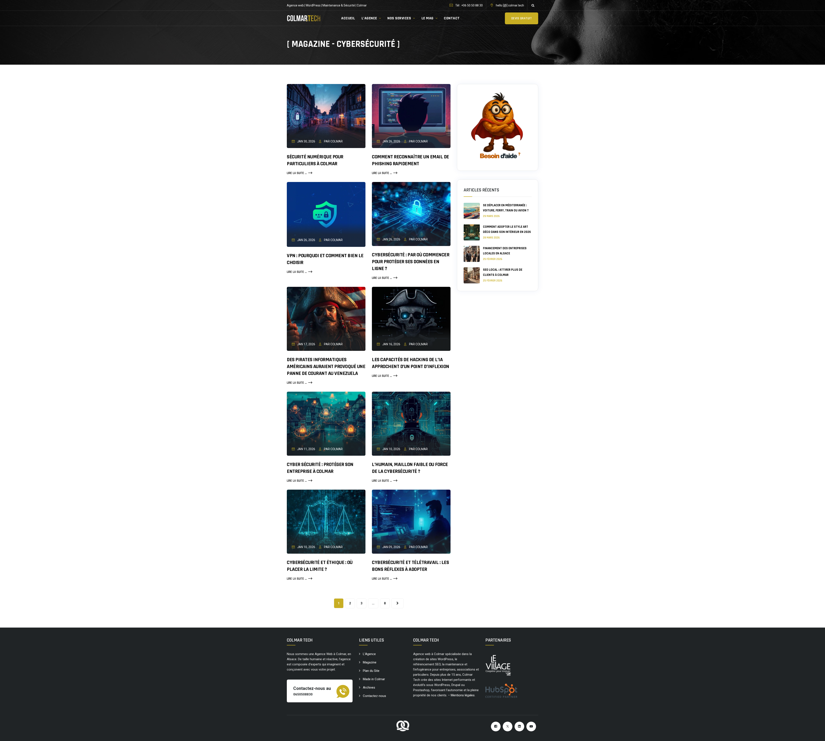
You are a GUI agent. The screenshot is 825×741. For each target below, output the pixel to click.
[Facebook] (496, 726)
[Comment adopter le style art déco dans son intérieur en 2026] (472, 232)
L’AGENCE (369, 18)
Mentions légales (463, 695)
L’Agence (369, 654)
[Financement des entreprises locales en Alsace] (472, 254)
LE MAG (428, 18)
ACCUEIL (348, 18)
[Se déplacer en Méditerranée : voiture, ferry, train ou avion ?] (472, 211)
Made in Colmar (374, 679)
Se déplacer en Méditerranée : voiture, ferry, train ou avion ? (506, 207)
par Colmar (333, 141)
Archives (369, 687)
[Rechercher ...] (533, 5)
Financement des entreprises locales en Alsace (505, 250)
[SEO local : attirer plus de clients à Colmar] (472, 275)
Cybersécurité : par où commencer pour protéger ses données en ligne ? (410, 262)
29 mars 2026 (491, 216)
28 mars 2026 (491, 237)
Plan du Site (371, 671)
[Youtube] (531, 726)
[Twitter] (507, 726)
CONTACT (452, 18)
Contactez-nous (374, 696)
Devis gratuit (521, 18)
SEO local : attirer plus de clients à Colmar (502, 272)
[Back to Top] (816, 734)
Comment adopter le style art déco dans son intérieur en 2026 (507, 229)
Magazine (369, 662)
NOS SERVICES (399, 18)
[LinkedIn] (519, 726)
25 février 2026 (492, 259)
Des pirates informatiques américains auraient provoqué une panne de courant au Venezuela (326, 366)
